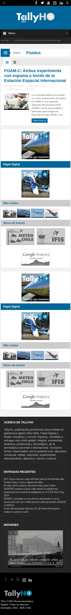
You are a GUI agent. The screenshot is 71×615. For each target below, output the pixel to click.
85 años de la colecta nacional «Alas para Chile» (30, 485)
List (14, 63)
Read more (38, 120)
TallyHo (20, 86)
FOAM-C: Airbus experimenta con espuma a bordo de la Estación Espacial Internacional (35, 75)
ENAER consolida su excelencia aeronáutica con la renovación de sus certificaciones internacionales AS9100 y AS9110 (35, 502)
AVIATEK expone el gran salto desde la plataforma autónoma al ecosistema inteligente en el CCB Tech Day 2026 (34, 492)
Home (16, 52)
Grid (7, 63)
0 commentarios (13, 89)
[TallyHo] (35, 17)
